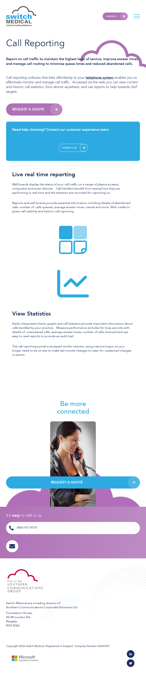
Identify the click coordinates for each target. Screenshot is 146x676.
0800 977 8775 (27, 528)
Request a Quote (28, 109)
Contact (111, 16)
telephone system (99, 77)
